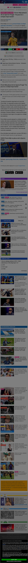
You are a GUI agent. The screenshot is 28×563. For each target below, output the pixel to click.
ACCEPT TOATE (14, 559)
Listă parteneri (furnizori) (5, 557)
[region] (14, 551)
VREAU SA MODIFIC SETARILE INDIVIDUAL (14, 561)
